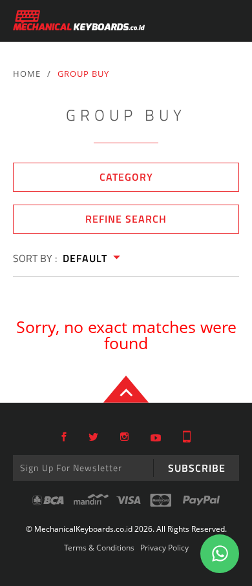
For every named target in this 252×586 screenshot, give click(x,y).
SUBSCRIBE (197, 468)
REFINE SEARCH (126, 219)
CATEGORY (126, 177)
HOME (27, 73)
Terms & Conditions (99, 547)
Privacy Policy (164, 547)
